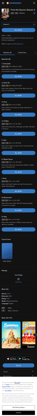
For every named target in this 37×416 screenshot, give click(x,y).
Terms (7, 384)
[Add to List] (34, 13)
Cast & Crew (22, 52)
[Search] (34, 3)
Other (9, 294)
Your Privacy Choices (18, 407)
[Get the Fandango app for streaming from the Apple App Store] (12, 359)
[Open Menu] (3, 3)
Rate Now (18, 282)
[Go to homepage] (14, 3)
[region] (18, 396)
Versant (17, 382)
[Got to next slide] (35, 334)
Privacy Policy (6, 386)
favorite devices (16, 44)
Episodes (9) (7, 52)
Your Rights (8, 390)
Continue (18, 413)
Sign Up (18, 365)
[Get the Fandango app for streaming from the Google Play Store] (24, 359)
